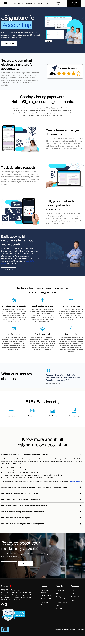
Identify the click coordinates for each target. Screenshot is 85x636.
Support (58, 605)
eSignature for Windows (45, 591)
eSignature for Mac (46, 595)
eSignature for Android (45, 603)
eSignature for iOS (46, 599)
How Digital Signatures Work (60, 598)
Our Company (60, 590)
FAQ (72, 600)
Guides (73, 593)
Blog (72, 590)
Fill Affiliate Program (61, 602)
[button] (18, 3)
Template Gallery (76, 597)
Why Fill (58, 593)
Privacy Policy (80, 629)
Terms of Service (60, 609)
